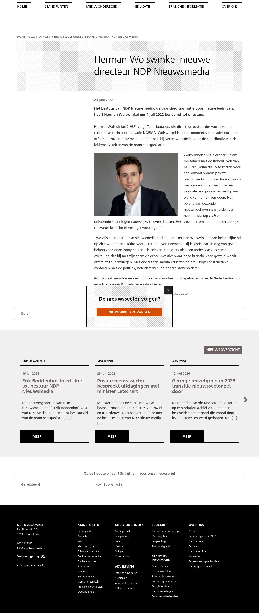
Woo (80, 541)
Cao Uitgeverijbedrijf (200, 566)
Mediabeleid (105, 360)
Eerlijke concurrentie (89, 556)
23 (46, 36)
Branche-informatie (186, 6)
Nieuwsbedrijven (198, 551)
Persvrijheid (84, 531)
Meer (37, 436)
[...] (69, 418)
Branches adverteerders (165, 596)
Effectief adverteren (126, 572)
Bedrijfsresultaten (161, 586)
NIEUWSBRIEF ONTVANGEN (129, 312)
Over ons (230, 6)
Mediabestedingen (162, 591)
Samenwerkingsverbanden (204, 561)
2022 (32, 36)
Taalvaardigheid (161, 546)
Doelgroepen (122, 536)
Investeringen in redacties (166, 581)
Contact (193, 531)
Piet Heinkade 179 (27, 529)
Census (119, 546)
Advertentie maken (126, 583)
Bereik (118, 541)
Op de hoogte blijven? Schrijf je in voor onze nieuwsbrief (129, 473)
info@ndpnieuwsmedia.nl (31, 548)
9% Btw (82, 571)
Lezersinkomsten (161, 571)
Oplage (119, 551)
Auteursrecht (85, 566)
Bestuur (193, 546)
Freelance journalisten (90, 586)
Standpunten (56, 6)
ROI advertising (123, 588)
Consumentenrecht (88, 581)
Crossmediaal (122, 556)
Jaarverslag (179, 360)
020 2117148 (24, 543)
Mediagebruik (123, 531)
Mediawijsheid (160, 536)
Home (22, 6)
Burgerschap (159, 541)
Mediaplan (121, 577)
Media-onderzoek (101, 6)
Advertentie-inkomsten (164, 576)
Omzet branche (160, 566)
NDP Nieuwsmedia (33, 360)
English (42, 565)
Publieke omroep (87, 561)
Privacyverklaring (27, 565)
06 (40, 36)
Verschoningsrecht (88, 546)
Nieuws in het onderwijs (165, 531)
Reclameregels (86, 576)
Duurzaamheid (86, 591)
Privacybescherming (89, 551)
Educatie (143, 6)
